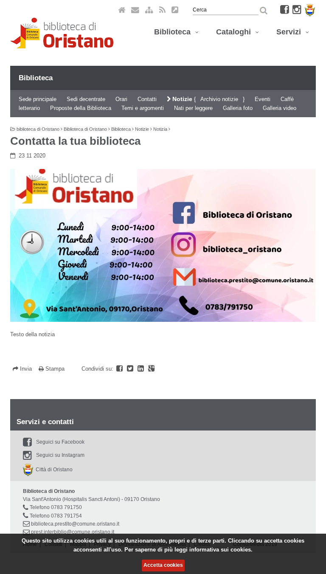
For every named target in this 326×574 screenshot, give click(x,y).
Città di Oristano (53, 470)
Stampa (54, 369)
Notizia (160, 129)
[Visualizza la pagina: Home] (121, 9)
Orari (121, 99)
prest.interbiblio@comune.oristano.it (72, 532)
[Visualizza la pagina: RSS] (162, 9)
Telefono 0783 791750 (56, 507)
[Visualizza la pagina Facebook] (284, 9)
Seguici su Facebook (60, 442)
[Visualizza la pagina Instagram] (296, 9)
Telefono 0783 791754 (56, 516)
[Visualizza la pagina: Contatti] (135, 9)
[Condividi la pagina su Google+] (151, 369)
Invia (26, 369)
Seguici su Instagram (60, 455)
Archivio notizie (219, 99)
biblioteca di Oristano (38, 129)
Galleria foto (238, 108)
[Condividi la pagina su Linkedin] (142, 369)
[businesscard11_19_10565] (163, 245)
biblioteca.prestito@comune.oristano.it (75, 524)
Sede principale (37, 99)
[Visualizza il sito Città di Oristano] (310, 9)
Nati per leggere (193, 108)
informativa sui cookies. (221, 549)
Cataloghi (235, 32)
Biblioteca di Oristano (85, 129)
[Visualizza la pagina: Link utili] (174, 9)
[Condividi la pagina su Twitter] (131, 369)
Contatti (147, 99)
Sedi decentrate (86, 99)
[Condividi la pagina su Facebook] (120, 369)
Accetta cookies (163, 565)
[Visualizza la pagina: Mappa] (149, 9)
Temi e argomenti (142, 108)
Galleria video (279, 108)
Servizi (290, 32)
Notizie (181, 99)
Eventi (262, 99)
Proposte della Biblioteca (80, 108)
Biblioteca (174, 32)
